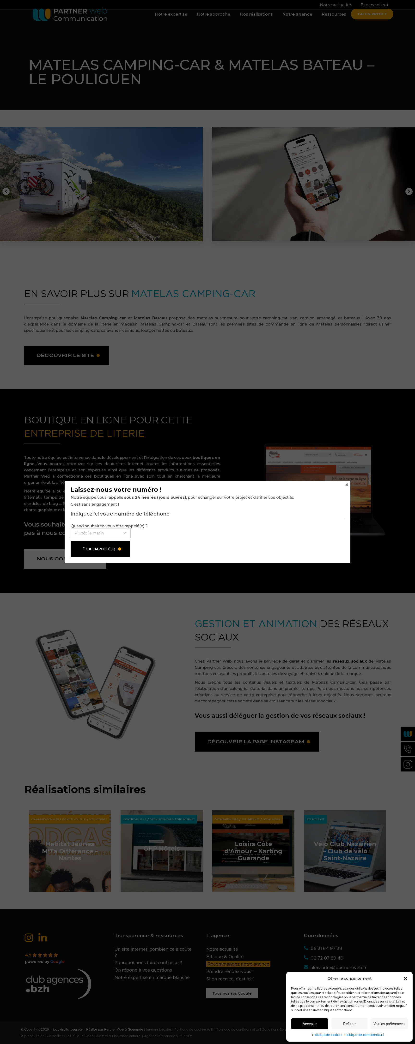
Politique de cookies (327, 1035)
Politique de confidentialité (364, 1035)
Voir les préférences (389, 1024)
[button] (405, 978)
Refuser (349, 1024)
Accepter (310, 1024)
